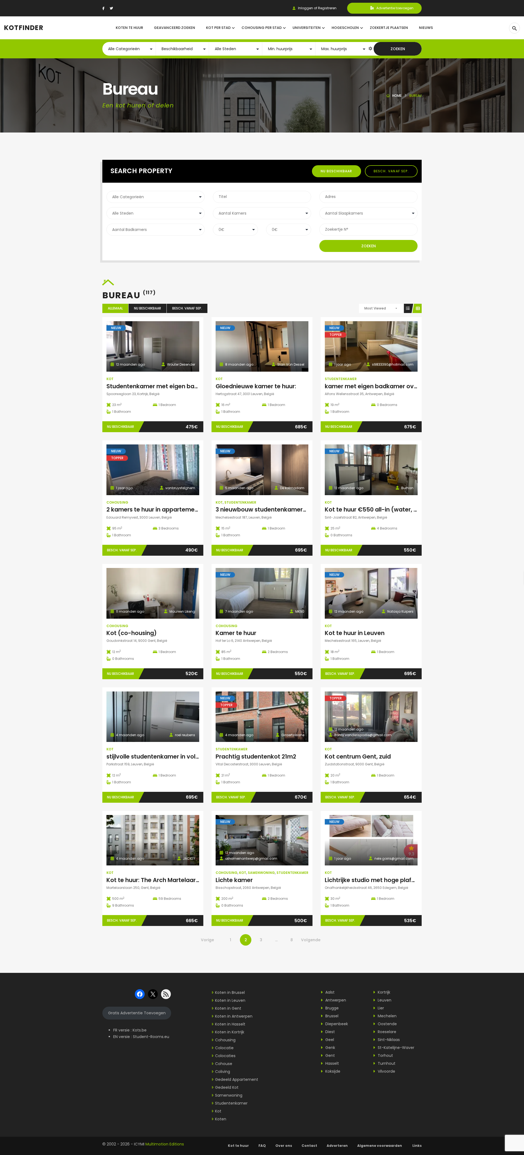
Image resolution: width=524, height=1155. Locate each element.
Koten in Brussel (230, 992)
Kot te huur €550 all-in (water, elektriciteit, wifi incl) (398, 509)
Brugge (331, 1008)
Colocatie (224, 1048)
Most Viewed (375, 308)
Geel (329, 1039)
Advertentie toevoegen (394, 8)
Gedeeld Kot (227, 1087)
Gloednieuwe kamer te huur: (256, 386)
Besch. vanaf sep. (391, 171)
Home (396, 95)
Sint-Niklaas (388, 1039)
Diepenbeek (336, 1024)
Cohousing (117, 502)
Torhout (385, 1055)
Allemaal (115, 308)
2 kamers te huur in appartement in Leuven (167, 509)
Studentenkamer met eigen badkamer (161, 386)
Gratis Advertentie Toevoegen (137, 1013)
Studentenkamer (341, 379)
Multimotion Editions (164, 1144)
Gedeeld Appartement (236, 1079)
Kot (110, 379)
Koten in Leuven (230, 1000)
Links (417, 1145)
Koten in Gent (228, 1008)
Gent (329, 1055)
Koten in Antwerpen (233, 1016)
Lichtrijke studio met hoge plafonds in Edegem (391, 880)
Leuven (384, 1000)
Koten (220, 1119)
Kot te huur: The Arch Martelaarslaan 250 (164, 880)
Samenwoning (261, 872)
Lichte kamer (234, 880)
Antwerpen (335, 1000)
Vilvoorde (386, 1071)
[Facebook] (103, 8)
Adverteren (337, 1145)
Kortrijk (383, 992)
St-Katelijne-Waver (395, 1047)
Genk (329, 1047)
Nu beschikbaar (336, 171)
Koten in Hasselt (230, 1024)
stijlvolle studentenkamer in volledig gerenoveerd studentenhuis (198, 756)
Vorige (207, 940)
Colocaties (225, 1055)
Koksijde (332, 1071)
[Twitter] (111, 8)
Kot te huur (238, 1145)
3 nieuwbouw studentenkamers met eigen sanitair (287, 509)
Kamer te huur (236, 633)
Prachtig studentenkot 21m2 (256, 756)
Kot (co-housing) (131, 633)
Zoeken (398, 49)
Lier (380, 1008)
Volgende (310, 940)
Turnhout (386, 1063)
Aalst (329, 992)
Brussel (331, 1016)
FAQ (262, 1145)
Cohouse (223, 1063)
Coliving (222, 1071)
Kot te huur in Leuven (355, 633)
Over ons (283, 1145)
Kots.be (140, 1030)
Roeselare (386, 1031)
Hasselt (331, 1063)
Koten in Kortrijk (229, 1032)
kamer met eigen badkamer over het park (385, 386)
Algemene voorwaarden (380, 1145)
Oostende (387, 1024)
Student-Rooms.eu (151, 1036)
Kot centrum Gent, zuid (358, 756)
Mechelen (387, 1016)
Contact (309, 1145)
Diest (329, 1031)
